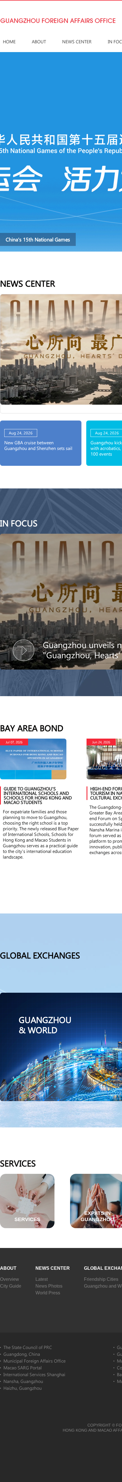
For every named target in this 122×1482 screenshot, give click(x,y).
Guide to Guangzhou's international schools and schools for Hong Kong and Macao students (38, 795)
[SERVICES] (27, 1176)
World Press (47, 1292)
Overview (9, 1279)
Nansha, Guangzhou (23, 1381)
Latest (41, 1279)
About (39, 41)
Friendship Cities (101, 1279)
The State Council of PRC (27, 1347)
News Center (77, 41)
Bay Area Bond (31, 728)
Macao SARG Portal (22, 1368)
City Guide (10, 1286)
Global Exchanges (40, 955)
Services (18, 1163)
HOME (9, 41)
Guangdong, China (21, 1354)
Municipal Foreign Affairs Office (34, 1361)
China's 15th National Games (38, 239)
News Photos (48, 1286)
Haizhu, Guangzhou (22, 1388)
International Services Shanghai (34, 1374)
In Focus (18, 523)
